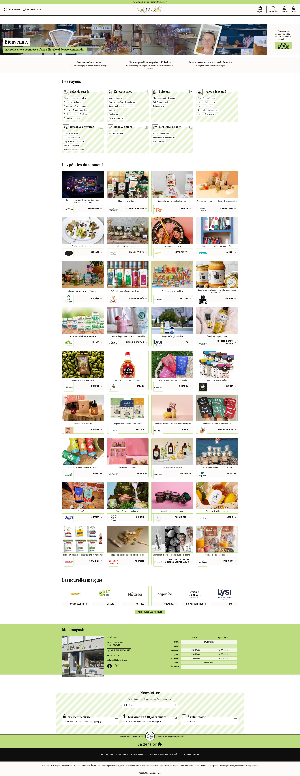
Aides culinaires (115, 98)
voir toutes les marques (150, 612)
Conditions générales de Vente (114, 754)
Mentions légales (139, 754)
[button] (273, 9)
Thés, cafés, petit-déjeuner (164, 98)
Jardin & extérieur (71, 145)
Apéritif (112, 110)
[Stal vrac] (150, 9)
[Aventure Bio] (150, 736)
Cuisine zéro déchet (72, 137)
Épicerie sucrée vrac (72, 118)
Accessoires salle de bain (208, 110)
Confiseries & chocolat (73, 102)
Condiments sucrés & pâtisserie (77, 114)
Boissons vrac (159, 106)
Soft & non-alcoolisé (161, 102)
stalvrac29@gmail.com (117, 660)
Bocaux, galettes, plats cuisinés (121, 106)
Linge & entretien (71, 133)
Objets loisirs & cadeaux (74, 141)
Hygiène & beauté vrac (207, 114)
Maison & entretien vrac (74, 149)
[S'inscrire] (173, 705)
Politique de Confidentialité (163, 754)
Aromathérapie (159, 141)
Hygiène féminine (205, 106)
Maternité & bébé (116, 133)
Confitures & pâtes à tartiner (76, 110)
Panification (113, 114)
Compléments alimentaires (164, 137)
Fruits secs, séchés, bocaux (75, 106)
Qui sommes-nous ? (191, 754)
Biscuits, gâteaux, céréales (75, 98)
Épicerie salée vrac (116, 118)
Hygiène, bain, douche (207, 102)
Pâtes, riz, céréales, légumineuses (123, 102)
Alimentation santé (161, 133)
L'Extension (157, 773)
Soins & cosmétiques (206, 98)
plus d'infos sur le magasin (283, 46)
